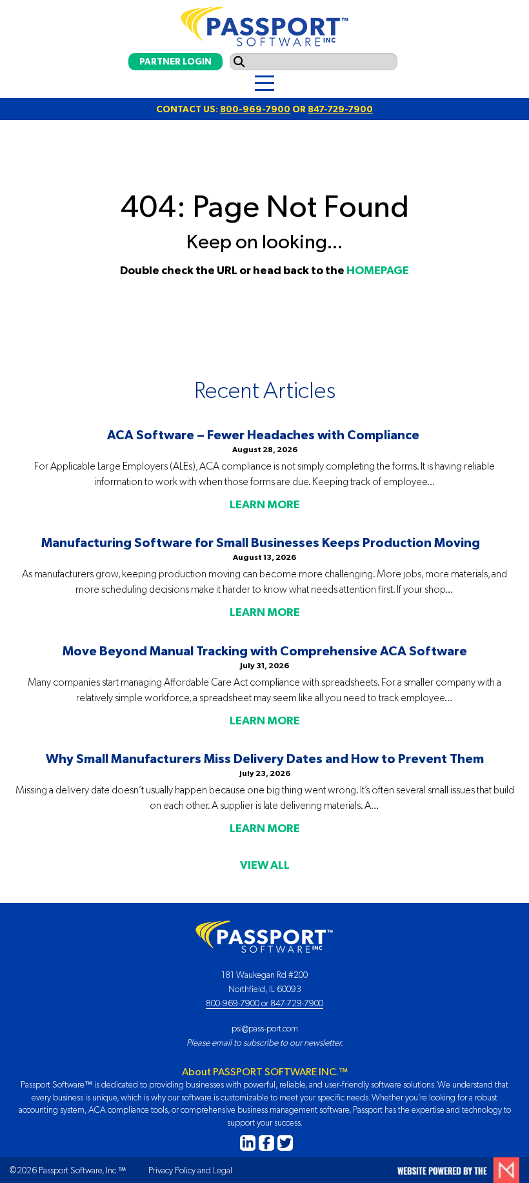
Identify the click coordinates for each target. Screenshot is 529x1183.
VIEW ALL (265, 865)
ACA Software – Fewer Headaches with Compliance (264, 434)
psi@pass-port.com (265, 1028)
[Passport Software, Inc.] (264, 23)
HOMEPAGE (377, 270)
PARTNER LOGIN (175, 61)
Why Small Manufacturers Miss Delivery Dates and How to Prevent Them (265, 758)
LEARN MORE (265, 504)
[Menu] (264, 83)
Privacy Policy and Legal (190, 1170)
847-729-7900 (340, 109)
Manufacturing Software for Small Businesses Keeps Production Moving (264, 542)
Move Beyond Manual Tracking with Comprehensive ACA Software (265, 650)
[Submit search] (239, 61)
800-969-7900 (255, 109)
